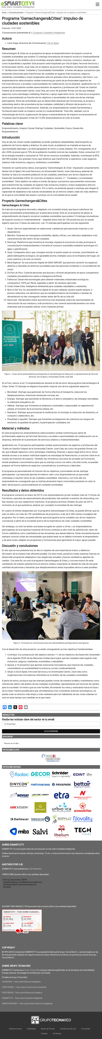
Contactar (57, 1033)
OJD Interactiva (35, 869)
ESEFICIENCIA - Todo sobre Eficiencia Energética (22, 993)
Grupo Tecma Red (31, 970)
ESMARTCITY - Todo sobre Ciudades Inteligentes (22, 998)
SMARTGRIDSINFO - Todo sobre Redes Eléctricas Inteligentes (27, 1003)
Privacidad (85, 1029)
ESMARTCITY (17, 5)
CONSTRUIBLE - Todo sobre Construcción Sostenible (24, 987)
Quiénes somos (15, 1029)
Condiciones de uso (68, 1029)
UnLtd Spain (53, 43)
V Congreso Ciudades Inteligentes (48, 32)
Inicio (4, 12)
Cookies (44, 1033)
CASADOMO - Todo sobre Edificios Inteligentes (21, 982)
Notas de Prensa (48, 1029)
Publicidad (31, 1029)
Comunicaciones (16, 12)
